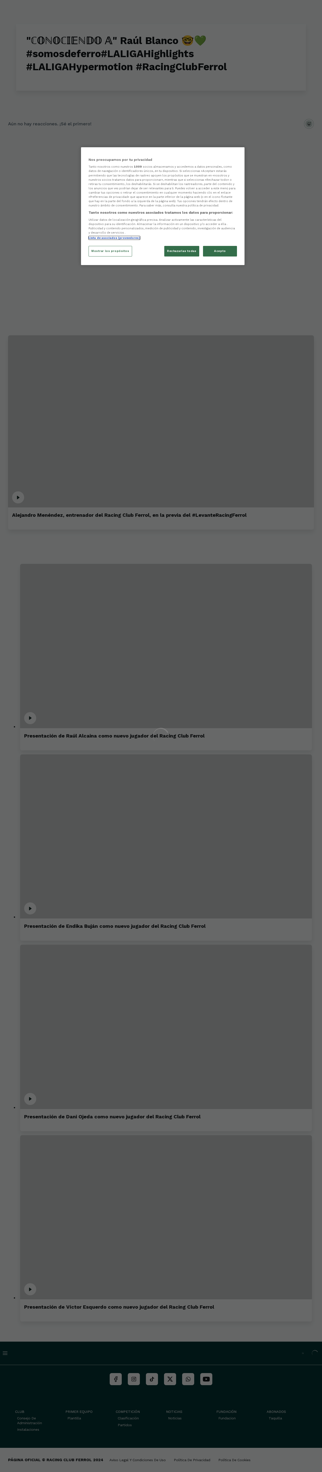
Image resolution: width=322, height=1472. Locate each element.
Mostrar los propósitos (110, 251)
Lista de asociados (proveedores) (114, 238)
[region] (163, 206)
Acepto (220, 251)
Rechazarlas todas (181, 251)
